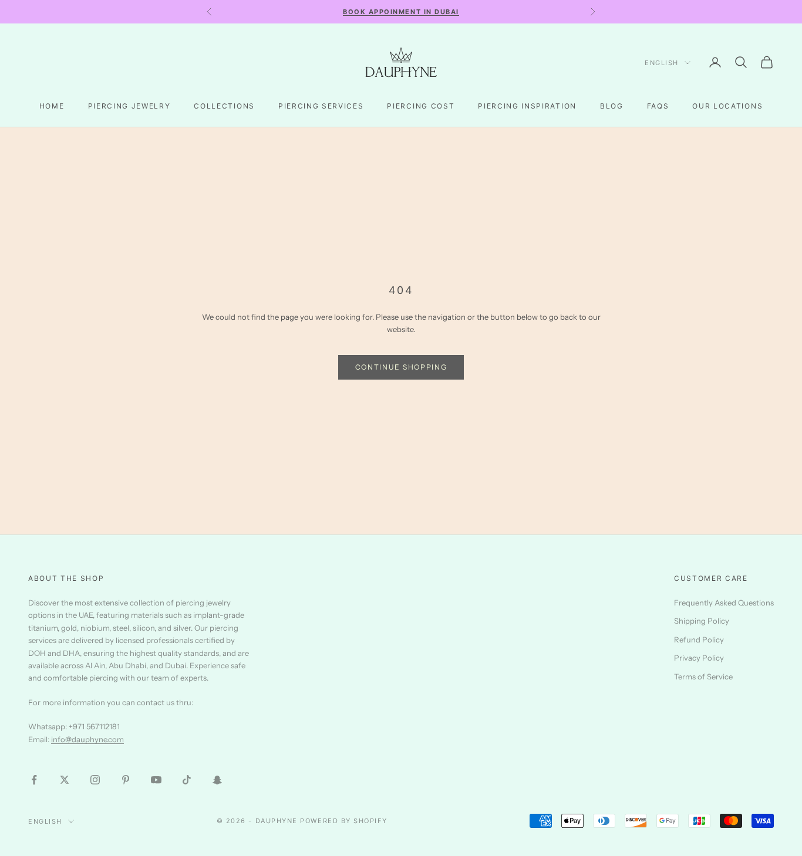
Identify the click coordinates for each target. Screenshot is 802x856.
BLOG (612, 105)
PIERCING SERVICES (321, 105)
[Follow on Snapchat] (217, 780)
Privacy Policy (699, 657)
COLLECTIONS (224, 105)
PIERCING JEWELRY (129, 105)
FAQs (658, 105)
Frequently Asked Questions (724, 602)
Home (52, 105)
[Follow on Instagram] (95, 780)
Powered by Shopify (343, 821)
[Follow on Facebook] (34, 780)
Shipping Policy (701, 620)
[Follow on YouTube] (156, 780)
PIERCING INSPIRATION (527, 105)
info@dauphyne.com (87, 739)
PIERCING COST (420, 105)
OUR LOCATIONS (727, 105)
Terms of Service (703, 676)
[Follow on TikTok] (187, 780)
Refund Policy (699, 639)
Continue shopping (401, 367)
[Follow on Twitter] (64, 780)
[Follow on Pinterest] (126, 780)
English (662, 63)
